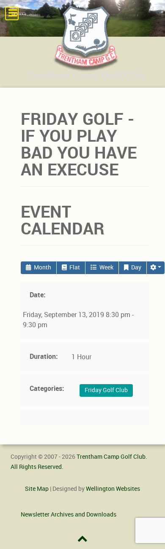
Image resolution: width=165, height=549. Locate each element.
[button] (156, 267)
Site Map (37, 488)
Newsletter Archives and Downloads (68, 514)
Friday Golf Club (106, 390)
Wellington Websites (113, 488)
